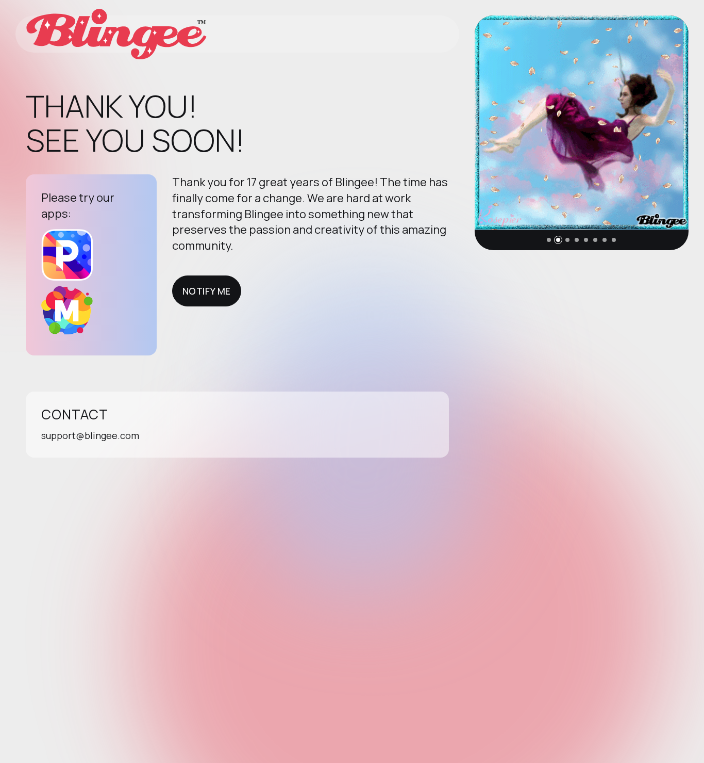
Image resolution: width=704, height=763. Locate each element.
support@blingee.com (90, 435)
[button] (549, 240)
